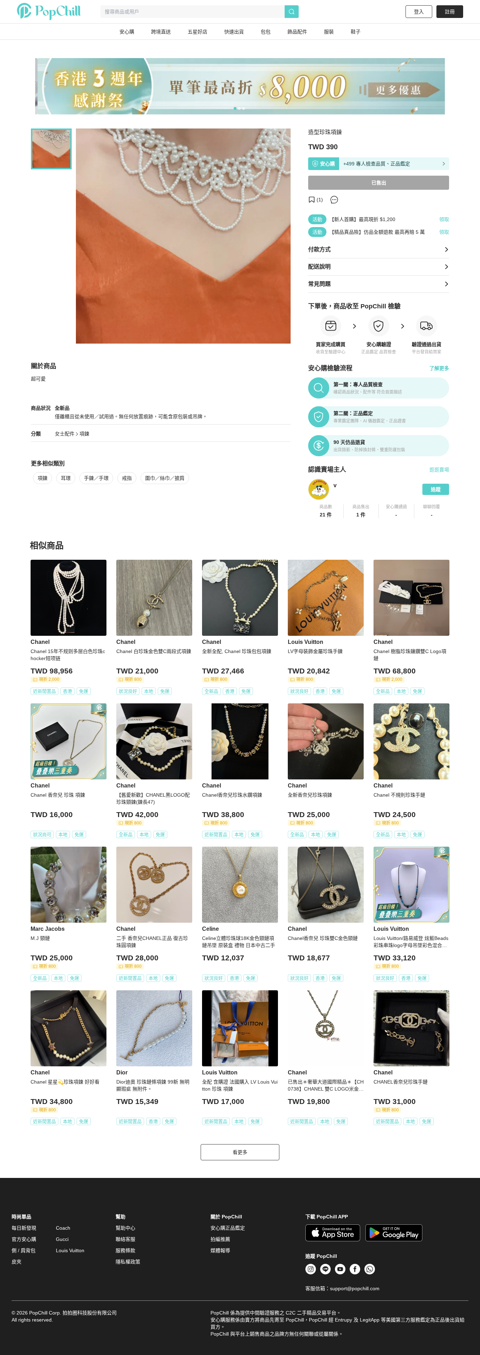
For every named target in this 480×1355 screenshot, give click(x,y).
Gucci (62, 1239)
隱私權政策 (128, 1262)
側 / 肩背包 (23, 1250)
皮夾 (16, 1262)
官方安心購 (24, 1239)
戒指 (127, 478)
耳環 (66, 478)
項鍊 (84, 434)
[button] (326, 511)
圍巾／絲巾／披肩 (164, 478)
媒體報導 (220, 1250)
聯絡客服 (125, 1239)
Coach (63, 1228)
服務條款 (125, 1250)
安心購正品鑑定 (227, 1228)
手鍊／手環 (96, 478)
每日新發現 (24, 1228)
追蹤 (436, 489)
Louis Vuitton (70, 1250)
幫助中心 (125, 1228)
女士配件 (64, 434)
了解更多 (439, 368)
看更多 (240, 1152)
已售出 (378, 183)
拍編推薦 (220, 1239)
